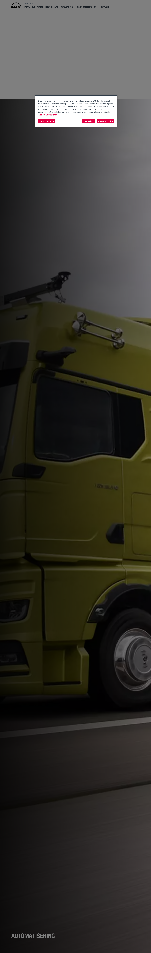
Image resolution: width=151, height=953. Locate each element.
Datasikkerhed (51, 115)
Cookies (42, 115)
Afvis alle (88, 121)
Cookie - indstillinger (46, 121)
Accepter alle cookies (105, 121)
